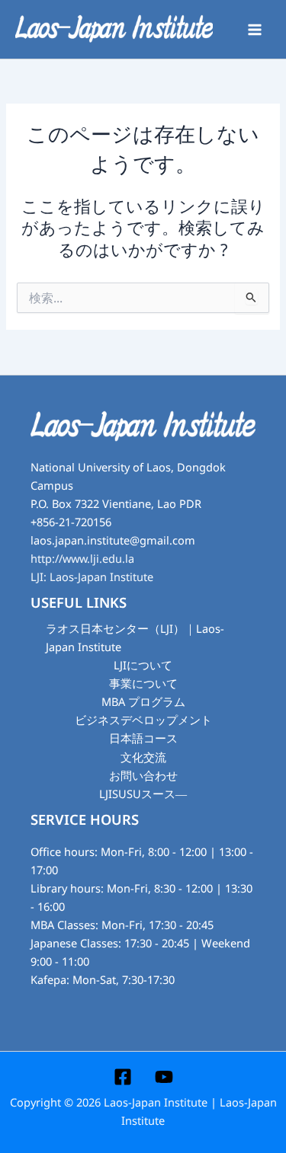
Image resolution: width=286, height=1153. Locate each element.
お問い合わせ (143, 776)
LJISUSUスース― (143, 794)
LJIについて (143, 665)
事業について (143, 684)
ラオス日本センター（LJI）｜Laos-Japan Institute (135, 638)
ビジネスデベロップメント (143, 720)
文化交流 (143, 758)
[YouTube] (164, 1077)
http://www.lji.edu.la (82, 559)
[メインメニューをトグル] (255, 30)
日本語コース (143, 739)
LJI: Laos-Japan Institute (92, 577)
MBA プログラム (143, 702)
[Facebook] (123, 1077)
